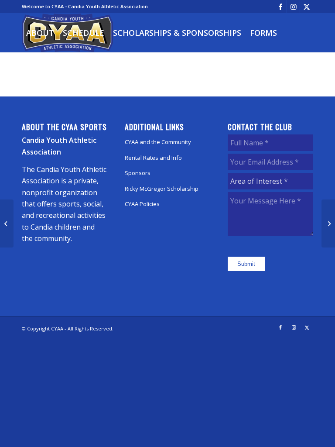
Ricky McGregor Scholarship (161, 189)
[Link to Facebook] (280, 6)
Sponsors (137, 173)
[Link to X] (306, 6)
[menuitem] (40, 33)
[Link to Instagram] (293, 6)
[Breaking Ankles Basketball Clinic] (7, 223)
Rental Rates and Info (153, 158)
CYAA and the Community (158, 142)
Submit (246, 264)
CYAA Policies (142, 204)
